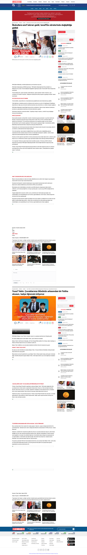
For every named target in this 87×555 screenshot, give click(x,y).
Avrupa (36, 8)
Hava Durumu (35, 533)
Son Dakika (29, 1)
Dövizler (43, 540)
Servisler (35, 1)
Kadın (53, 1)
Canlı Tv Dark (24, 538)
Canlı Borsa (33, 538)
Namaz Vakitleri (20, 533)
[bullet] (28, 282)
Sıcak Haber (51, 545)
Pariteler (57, 533)
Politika (55, 8)
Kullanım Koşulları (51, 553)
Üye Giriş (58, 538)
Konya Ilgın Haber (15, 22)
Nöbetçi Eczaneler (25, 541)
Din (43, 8)
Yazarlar (67, 1)
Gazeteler (73, 1)
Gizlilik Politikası (39, 553)
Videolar (63, 1)
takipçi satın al (24, 545)
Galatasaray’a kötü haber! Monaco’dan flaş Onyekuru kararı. (38, 5)
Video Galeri (51, 540)
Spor (49, 1)
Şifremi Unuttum (60, 541)
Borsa (13, 533)
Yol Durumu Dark (15, 540)
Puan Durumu (43, 533)
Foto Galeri (58, 1)
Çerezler (43, 553)
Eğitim (47, 8)
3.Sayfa (32, 8)
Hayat (51, 8)
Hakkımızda (31, 553)
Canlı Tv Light (14, 541)
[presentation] (16, 5)
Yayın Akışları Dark (25, 540)
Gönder (15, 282)
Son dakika (63, 5)
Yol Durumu (63, 533)
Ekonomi (45, 1)
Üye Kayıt (58, 540)
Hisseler (50, 533)
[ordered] (26, 282)
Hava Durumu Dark (15, 538)
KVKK (46, 553)
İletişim (34, 553)
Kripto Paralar (71, 533)
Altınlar (42, 538)
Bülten (40, 8)
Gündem (40, 1)
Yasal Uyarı (56, 553)
